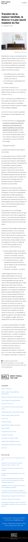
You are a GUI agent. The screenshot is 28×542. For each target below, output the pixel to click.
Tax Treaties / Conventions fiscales (9, 438)
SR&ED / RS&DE (5, 428)
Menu (25, 2)
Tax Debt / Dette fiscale (7, 435)
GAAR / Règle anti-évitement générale (10, 400)
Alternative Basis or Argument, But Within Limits (13, 496)
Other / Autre (4, 418)
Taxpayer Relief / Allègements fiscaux (10, 441)
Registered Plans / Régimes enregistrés (10, 425)
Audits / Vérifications (6, 388)
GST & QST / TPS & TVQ (7, 403)
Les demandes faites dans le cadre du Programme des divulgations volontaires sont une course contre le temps (13, 504)
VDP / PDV (4, 448)
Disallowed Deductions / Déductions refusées (12, 397)
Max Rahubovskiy (23, 52)
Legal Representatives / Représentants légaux (12, 412)
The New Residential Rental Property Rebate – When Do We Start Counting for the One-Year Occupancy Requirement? (12, 480)
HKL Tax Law (6, 455)
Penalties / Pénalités (6, 421)
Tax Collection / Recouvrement (10, 361)
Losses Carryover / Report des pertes (10, 415)
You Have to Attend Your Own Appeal (10, 499)
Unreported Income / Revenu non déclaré (11, 444)
